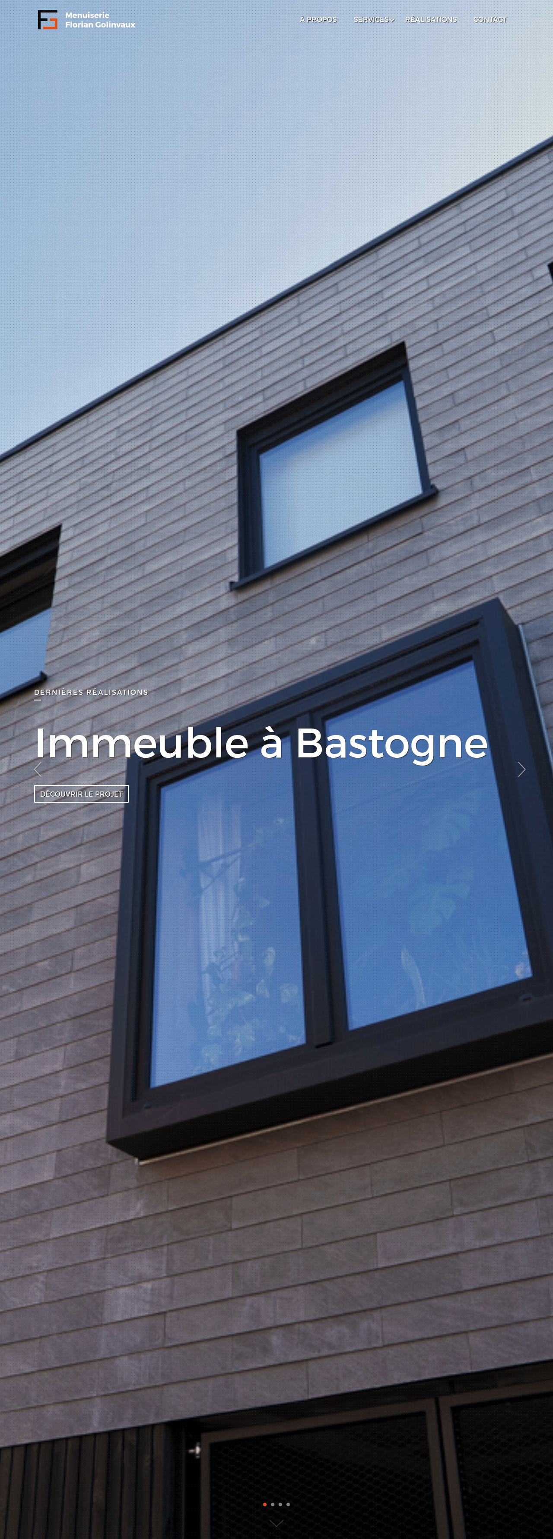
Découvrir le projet (81, 794)
